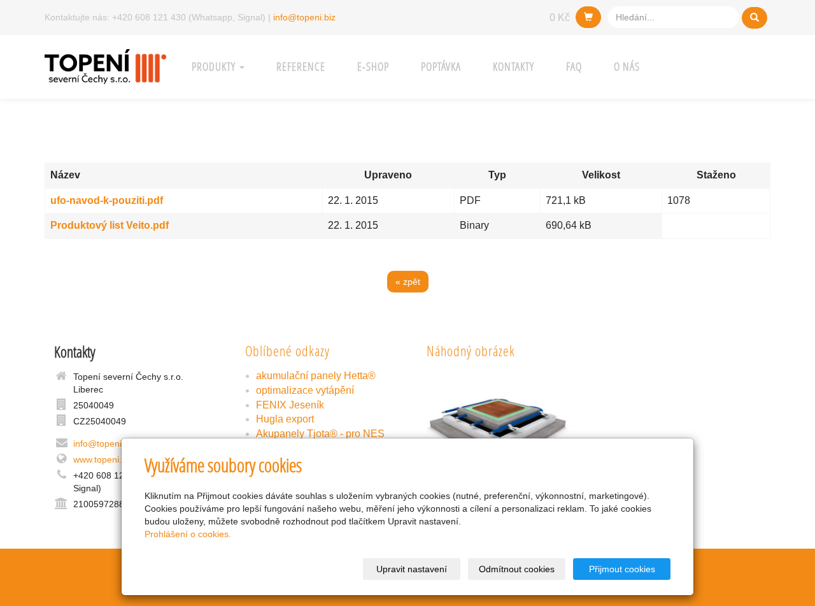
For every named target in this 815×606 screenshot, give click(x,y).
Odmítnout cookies (517, 569)
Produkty (215, 66)
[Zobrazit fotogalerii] (498, 423)
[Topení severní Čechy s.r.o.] (105, 65)
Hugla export (285, 419)
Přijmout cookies (622, 569)
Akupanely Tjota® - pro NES (320, 433)
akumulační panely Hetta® (316, 375)
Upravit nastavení (411, 569)
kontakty (513, 66)
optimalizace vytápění (305, 390)
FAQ (574, 66)
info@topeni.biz (304, 17)
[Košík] (588, 17)
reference (300, 66)
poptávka (441, 66)
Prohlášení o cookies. (188, 534)
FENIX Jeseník (290, 405)
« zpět (407, 282)
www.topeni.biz (103, 459)
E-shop (373, 66)
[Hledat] (754, 18)
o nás (627, 66)
